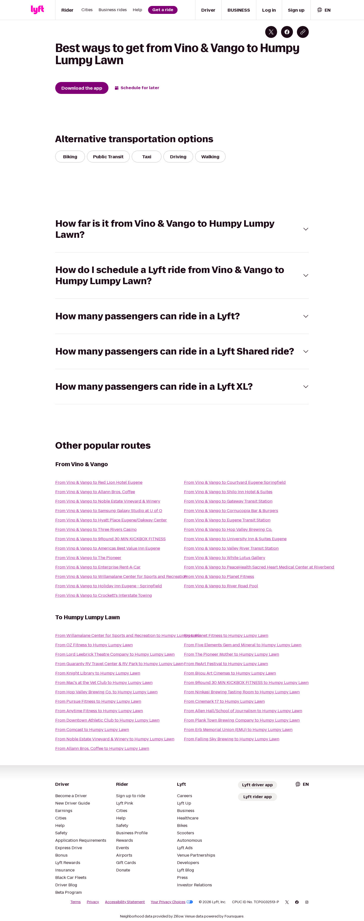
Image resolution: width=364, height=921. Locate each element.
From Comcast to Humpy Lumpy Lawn (92, 729)
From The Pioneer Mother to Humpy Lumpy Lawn (231, 654)
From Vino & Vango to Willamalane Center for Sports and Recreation (121, 576)
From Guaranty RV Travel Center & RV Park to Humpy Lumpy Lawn (119, 664)
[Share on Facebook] (287, 32)
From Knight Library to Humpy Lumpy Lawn (97, 673)
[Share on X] (271, 32)
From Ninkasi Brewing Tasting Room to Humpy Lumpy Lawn (242, 692)
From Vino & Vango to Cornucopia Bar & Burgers (231, 511)
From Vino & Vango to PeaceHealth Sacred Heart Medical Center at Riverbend (259, 567)
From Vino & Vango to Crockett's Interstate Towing (103, 595)
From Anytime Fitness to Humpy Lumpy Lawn (99, 711)
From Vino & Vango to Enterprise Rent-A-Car (98, 567)
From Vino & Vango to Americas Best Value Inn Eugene (107, 548)
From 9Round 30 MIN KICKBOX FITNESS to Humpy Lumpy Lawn (246, 682)
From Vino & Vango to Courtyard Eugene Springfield (235, 482)
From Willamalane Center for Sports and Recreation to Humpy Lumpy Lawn (128, 635)
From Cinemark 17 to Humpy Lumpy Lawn (224, 701)
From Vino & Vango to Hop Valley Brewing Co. (228, 529)
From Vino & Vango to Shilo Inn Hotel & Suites (228, 492)
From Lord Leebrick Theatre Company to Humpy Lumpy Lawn (115, 654)
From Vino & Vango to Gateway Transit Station (228, 501)
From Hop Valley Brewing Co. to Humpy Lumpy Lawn (106, 692)
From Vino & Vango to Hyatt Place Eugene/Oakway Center (111, 520)
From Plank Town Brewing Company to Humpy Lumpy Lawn (242, 720)
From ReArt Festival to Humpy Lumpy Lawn (226, 664)
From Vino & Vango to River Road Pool (221, 586)
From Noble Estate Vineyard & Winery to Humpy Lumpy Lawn (114, 739)
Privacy (93, 901)
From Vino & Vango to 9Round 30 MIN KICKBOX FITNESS (110, 539)
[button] (182, 229)
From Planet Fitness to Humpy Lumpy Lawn (226, 635)
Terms (75, 901)
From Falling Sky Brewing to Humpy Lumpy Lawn (231, 739)
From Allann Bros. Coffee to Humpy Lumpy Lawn (102, 748)
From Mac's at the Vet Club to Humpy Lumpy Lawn (104, 682)
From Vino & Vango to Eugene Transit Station (227, 520)
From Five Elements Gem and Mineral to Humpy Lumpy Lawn (242, 645)
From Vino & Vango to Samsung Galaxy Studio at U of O (108, 511)
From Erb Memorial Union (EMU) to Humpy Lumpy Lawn (238, 729)
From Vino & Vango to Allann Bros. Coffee (95, 492)
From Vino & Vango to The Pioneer (88, 558)
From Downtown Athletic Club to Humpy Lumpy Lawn (107, 720)
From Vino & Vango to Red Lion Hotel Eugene (98, 482)
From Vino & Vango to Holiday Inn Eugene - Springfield (108, 586)
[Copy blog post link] (303, 32)
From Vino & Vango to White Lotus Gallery (224, 558)
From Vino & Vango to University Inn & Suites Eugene (235, 539)
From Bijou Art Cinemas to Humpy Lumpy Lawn (230, 673)
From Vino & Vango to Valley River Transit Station (231, 548)
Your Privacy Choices (168, 901)
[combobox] (324, 10)
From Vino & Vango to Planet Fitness (219, 576)
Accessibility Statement (125, 901)
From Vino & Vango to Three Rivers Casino (96, 529)
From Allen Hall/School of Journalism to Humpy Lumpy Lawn (243, 711)
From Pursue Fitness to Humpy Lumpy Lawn (98, 701)
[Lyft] (37, 10)
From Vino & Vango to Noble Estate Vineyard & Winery (107, 501)
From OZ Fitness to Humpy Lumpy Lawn (94, 645)
